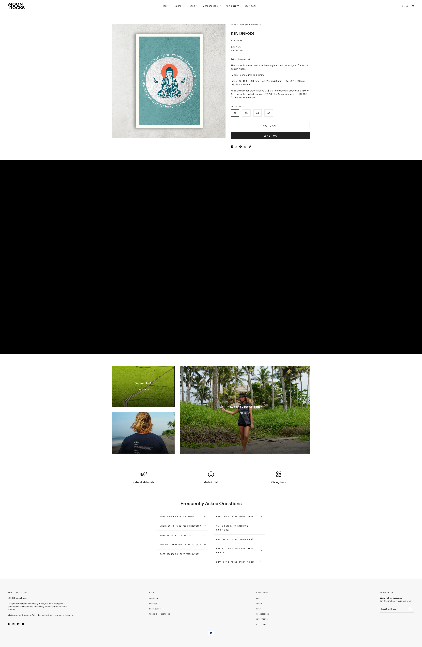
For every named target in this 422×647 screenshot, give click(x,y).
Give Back (261, 624)
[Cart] (412, 6)
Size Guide (155, 609)
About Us (153, 599)
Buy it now (270, 135)
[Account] (407, 6)
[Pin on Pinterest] (240, 146)
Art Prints (262, 619)
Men (258, 599)
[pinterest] (18, 624)
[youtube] (22, 624)
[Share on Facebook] (231, 146)
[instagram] (13, 624)
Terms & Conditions (159, 614)
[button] (249, 146)
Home (233, 25)
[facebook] (9, 624)
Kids (258, 609)
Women (259, 604)
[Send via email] (245, 146)
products (244, 25)
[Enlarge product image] (169, 81)
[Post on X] (236, 146)
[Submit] (410, 609)
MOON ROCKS (236, 41)
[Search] (401, 6)
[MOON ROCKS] (16, 6)
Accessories (262, 614)
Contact (153, 604)
